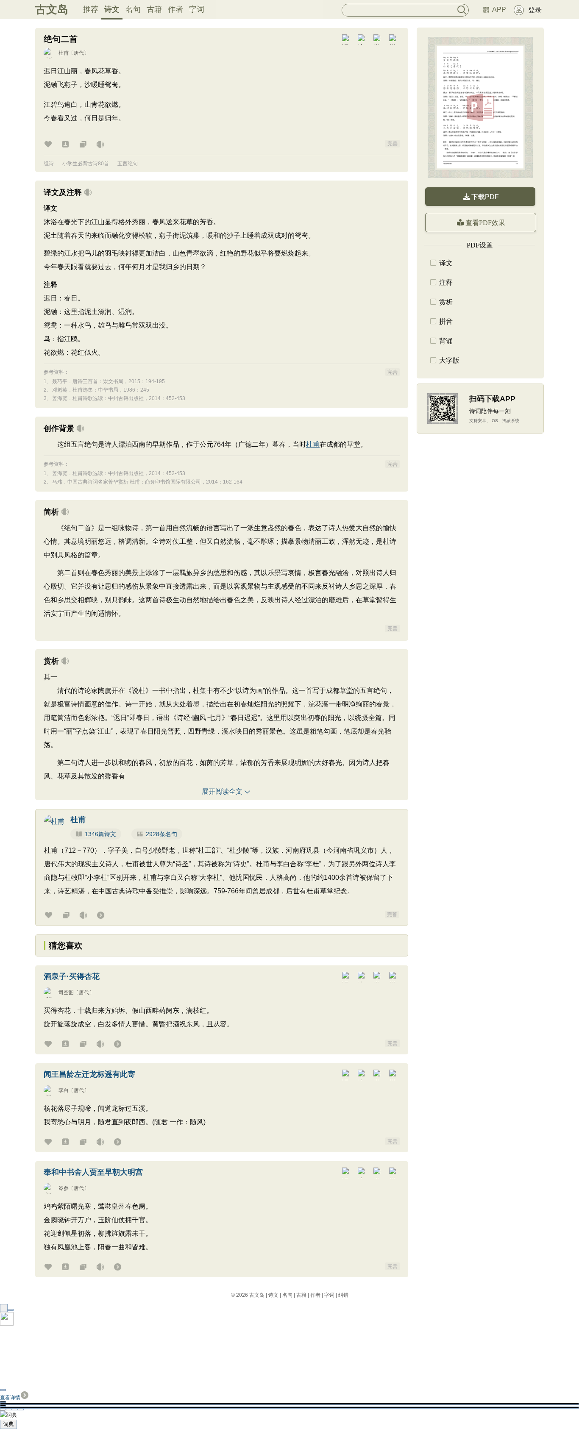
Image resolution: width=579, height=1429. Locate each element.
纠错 (343, 1295)
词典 (8, 1424)
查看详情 (10, 1398)
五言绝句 (127, 164)
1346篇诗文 (100, 834)
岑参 (63, 1188)
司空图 (66, 992)
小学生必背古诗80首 (85, 164)
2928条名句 (161, 834)
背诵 (446, 341)
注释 (446, 282)
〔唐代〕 (79, 53)
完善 (392, 144)
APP (499, 9)
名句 (133, 9)
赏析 (446, 302)
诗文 (112, 9)
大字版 (449, 360)
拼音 (446, 321)
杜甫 (63, 53)
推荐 (90, 9)
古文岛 (51, 9)
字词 (196, 9)
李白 (63, 1090)
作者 (175, 9)
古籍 (154, 9)
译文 (446, 263)
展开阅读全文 (222, 791)
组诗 (49, 164)
